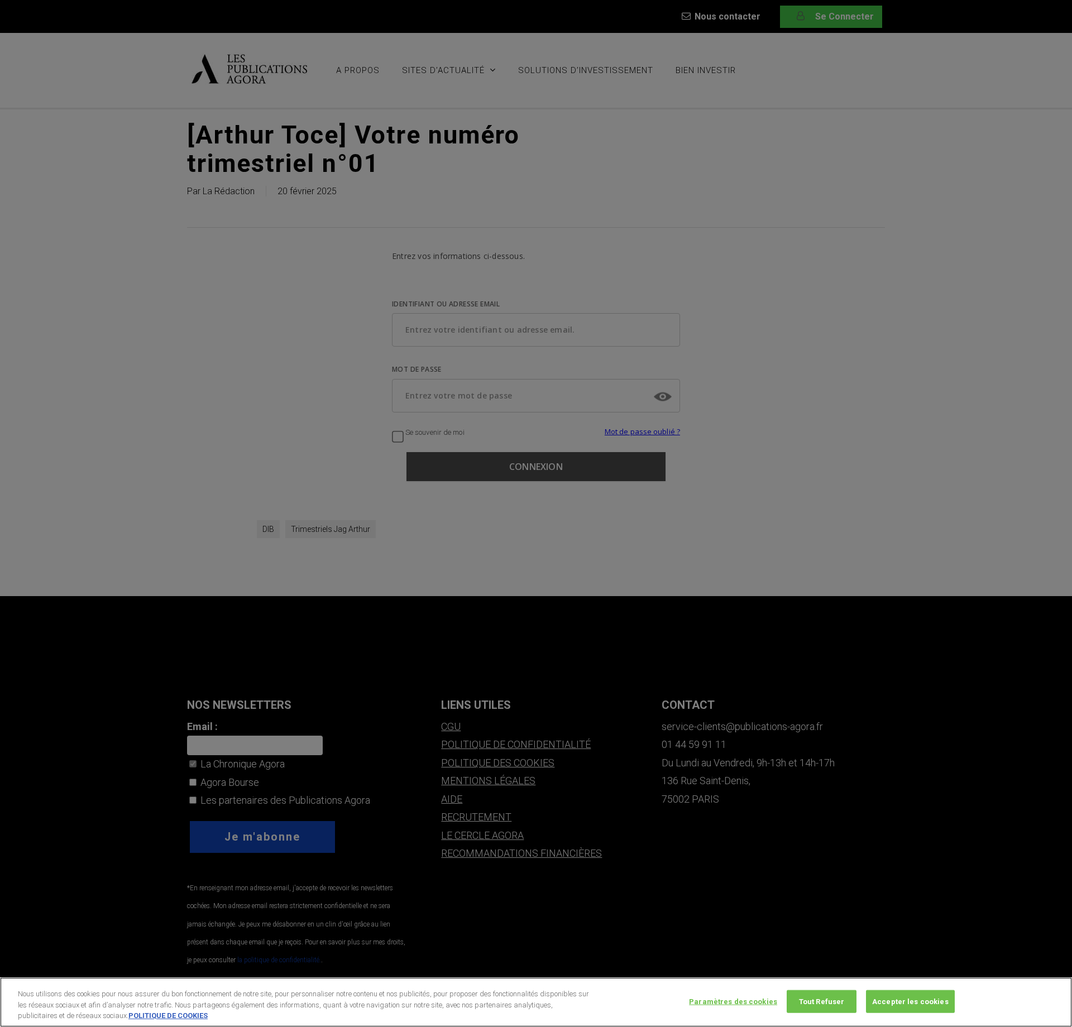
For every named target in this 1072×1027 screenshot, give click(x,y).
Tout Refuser (822, 1001)
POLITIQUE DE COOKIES (168, 1015)
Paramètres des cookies (733, 1001)
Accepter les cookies (910, 1001)
